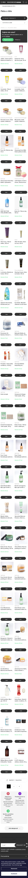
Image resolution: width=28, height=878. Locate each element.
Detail (7, 70)
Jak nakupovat (13, 828)
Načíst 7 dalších (15, 780)
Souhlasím (14, 873)
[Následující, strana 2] (14, 786)
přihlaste (8, 36)
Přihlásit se (17, 39)
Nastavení (14, 868)
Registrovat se (8, 39)
